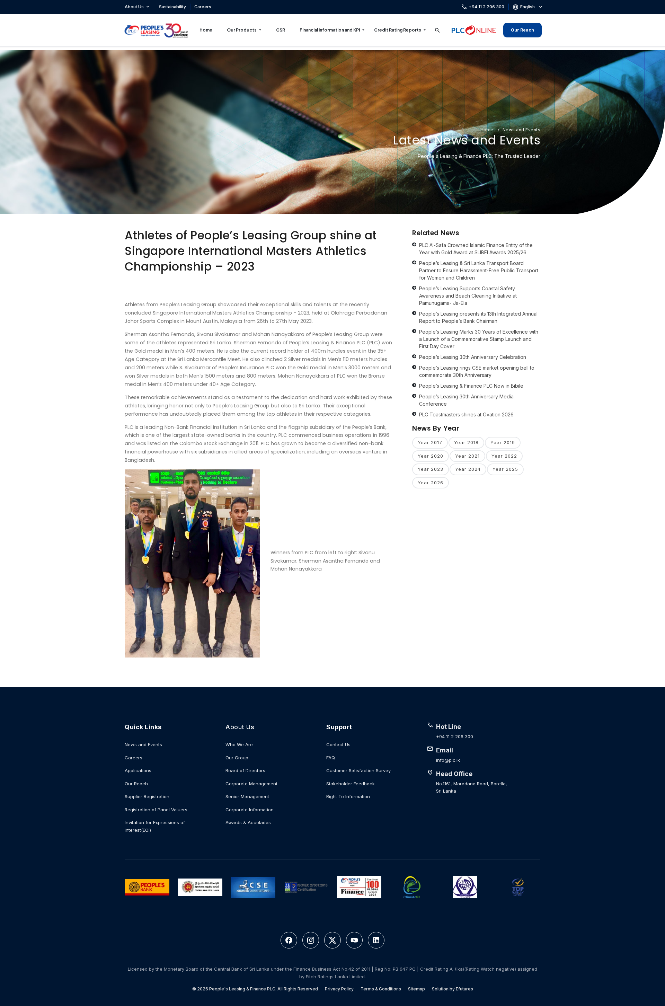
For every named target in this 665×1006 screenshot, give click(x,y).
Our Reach (522, 30)
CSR (280, 30)
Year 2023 (430, 469)
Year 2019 (502, 442)
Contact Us (338, 744)
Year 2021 (467, 456)
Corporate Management (251, 783)
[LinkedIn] (376, 940)
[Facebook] (289, 940)
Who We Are (239, 744)
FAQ (330, 757)
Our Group (236, 757)
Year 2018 (466, 442)
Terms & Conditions (381, 988)
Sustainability (172, 6)
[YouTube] (354, 940)
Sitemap (416, 988)
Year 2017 (430, 442)
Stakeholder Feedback (350, 783)
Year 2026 (430, 482)
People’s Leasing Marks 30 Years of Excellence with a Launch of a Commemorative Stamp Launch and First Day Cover (478, 339)
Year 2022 (504, 456)
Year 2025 (505, 469)
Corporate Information (249, 809)
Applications (138, 770)
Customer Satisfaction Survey (358, 770)
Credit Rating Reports (397, 30)
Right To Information (348, 796)
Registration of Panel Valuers (156, 809)
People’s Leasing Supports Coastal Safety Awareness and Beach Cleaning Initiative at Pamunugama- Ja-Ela (468, 295)
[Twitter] (332, 940)
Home (206, 30)
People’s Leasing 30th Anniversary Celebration (472, 357)
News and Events (522, 129)
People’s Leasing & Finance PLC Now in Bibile (471, 386)
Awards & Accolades (248, 822)
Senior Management (247, 796)
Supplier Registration (147, 796)
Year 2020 (430, 456)
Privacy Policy (339, 988)
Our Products (242, 30)
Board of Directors (245, 770)
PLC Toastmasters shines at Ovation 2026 (466, 414)
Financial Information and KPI (330, 30)
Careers (202, 6)
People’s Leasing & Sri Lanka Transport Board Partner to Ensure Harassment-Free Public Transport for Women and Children (478, 270)
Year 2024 (468, 469)
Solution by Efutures (452, 988)
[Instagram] (310, 940)
